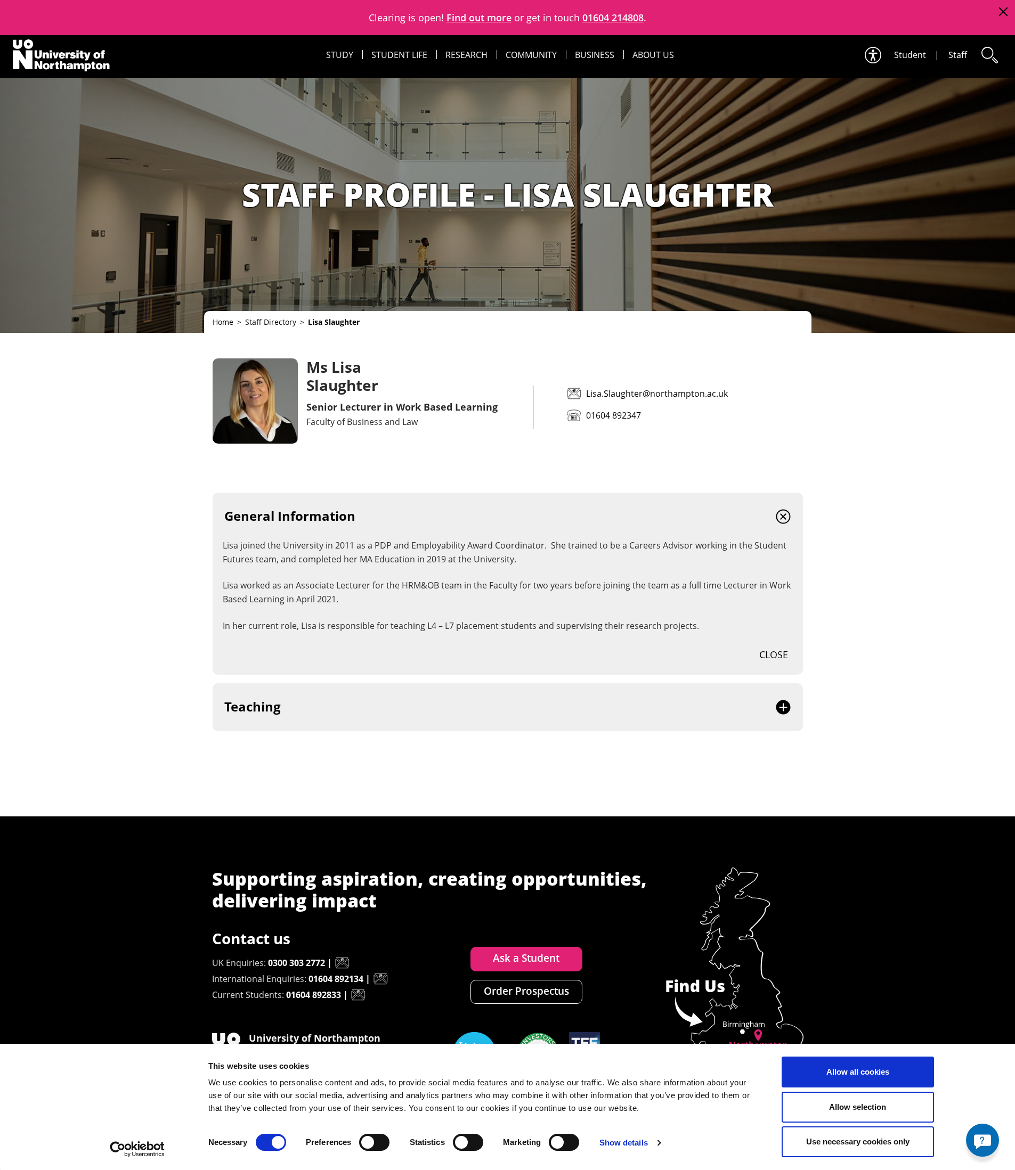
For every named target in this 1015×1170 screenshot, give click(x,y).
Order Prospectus (526, 991)
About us (653, 55)
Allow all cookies (857, 1071)
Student (910, 55)
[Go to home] (61, 55)
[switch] (374, 1142)
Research (466, 55)
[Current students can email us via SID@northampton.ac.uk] (358, 995)
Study (339, 55)
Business (594, 55)
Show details (623, 1142)
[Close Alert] (1003, 12)
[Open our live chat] (982, 1140)
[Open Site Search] (989, 55)
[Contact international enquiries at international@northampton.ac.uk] (380, 979)
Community (531, 55)
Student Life (399, 55)
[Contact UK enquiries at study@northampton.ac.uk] (342, 963)
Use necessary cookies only (858, 1141)
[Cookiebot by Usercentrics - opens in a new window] (137, 1149)
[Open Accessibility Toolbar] (872, 55)
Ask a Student (526, 958)
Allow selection (857, 1106)
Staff (957, 55)
